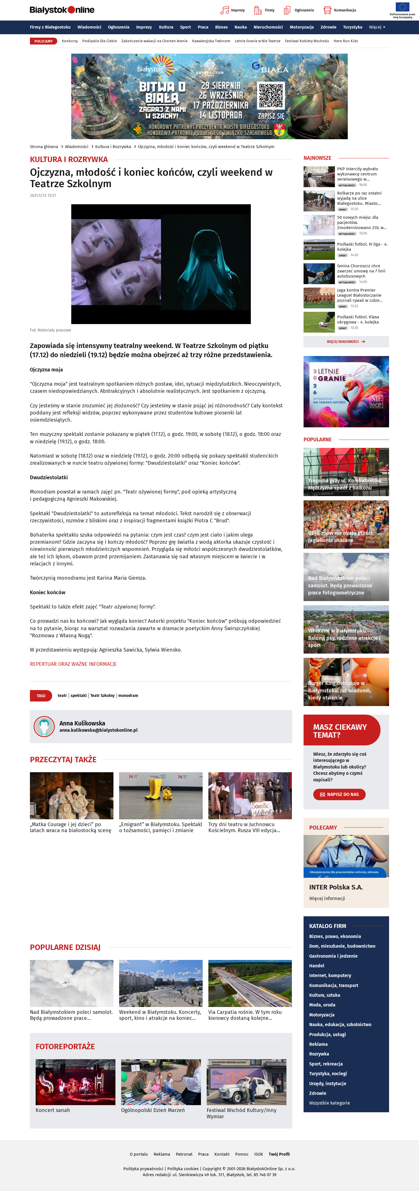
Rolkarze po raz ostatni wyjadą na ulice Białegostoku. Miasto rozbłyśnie (359, 198)
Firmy (269, 10)
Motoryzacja (302, 27)
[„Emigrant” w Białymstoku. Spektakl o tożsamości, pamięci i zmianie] (161, 795)
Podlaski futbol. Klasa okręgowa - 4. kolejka (358, 319)
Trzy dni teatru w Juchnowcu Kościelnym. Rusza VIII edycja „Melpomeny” (242, 828)
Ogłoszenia (304, 10)
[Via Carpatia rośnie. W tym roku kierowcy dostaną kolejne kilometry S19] (250, 983)
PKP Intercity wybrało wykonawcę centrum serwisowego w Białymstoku (357, 174)
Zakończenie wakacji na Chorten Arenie (154, 41)
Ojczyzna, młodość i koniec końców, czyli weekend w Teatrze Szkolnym (206, 146)
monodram (128, 696)
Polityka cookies (183, 1168)
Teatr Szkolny (102, 696)
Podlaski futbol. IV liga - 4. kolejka (362, 247)
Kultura (166, 27)
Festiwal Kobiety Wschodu (307, 41)
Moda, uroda (322, 1005)
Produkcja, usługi (327, 1034)
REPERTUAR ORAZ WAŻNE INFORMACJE (73, 664)
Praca (203, 27)
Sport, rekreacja (326, 1064)
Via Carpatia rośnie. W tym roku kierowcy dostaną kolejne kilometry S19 (245, 1015)
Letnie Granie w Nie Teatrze (257, 41)
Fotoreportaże (65, 1046)
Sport (185, 27)
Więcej (375, 27)
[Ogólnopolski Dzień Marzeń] (161, 1082)
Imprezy (238, 10)
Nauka (241, 27)
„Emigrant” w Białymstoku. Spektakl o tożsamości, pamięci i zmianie (160, 828)
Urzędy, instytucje (327, 1083)
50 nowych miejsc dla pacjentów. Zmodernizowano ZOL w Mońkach (360, 222)
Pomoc (242, 1154)
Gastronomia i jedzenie (333, 956)
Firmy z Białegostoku (50, 27)
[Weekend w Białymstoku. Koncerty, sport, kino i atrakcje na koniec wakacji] (161, 983)
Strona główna (44, 146)
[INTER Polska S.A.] (346, 856)
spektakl (79, 696)
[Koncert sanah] (75, 1082)
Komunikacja (345, 10)
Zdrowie (328, 27)
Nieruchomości (268, 27)
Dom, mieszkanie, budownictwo (342, 946)
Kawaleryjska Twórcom (211, 41)
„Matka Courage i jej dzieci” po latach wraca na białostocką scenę (70, 828)
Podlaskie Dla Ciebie (99, 41)
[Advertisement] (161, 888)
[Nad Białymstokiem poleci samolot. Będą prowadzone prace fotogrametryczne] (71, 983)
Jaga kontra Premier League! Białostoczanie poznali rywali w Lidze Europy (359, 295)
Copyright (212, 1168)
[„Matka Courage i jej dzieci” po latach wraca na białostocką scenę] (71, 795)
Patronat (184, 1154)
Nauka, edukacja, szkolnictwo (340, 1024)
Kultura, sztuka (324, 995)
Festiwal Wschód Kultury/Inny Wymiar (241, 1113)
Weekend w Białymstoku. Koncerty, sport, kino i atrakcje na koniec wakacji (160, 1015)
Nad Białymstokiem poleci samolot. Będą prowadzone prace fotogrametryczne (71, 1015)
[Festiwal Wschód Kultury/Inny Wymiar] (246, 1082)
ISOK (258, 1154)
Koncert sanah (53, 1110)
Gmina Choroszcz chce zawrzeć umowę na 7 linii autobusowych (361, 271)
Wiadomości (89, 27)
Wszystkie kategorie (329, 1103)
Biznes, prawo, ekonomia (335, 936)
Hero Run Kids (346, 41)
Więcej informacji (327, 898)
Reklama (318, 1044)
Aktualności (347, 185)
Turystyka (352, 27)
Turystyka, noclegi (328, 1073)
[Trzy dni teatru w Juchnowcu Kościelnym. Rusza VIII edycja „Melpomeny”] (250, 795)
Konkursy (70, 41)
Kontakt (221, 1154)
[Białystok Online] (62, 10)
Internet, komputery (330, 975)
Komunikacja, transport (333, 985)
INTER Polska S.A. (336, 887)
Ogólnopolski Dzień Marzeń (153, 1110)
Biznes (221, 27)
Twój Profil (279, 1154)
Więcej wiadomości (343, 342)
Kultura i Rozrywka (113, 146)
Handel (316, 965)
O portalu (139, 1154)
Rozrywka (319, 1054)
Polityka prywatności (143, 1168)
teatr (62, 696)
